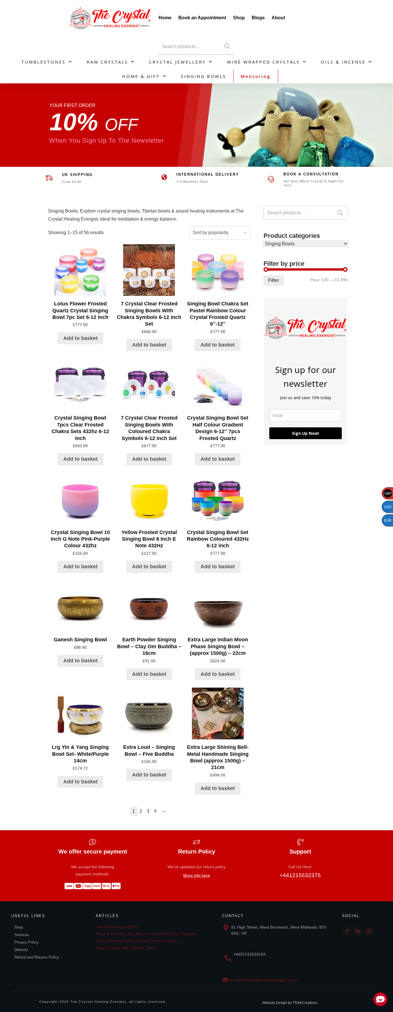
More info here (196, 875)
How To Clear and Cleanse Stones (127, 948)
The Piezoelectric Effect (117, 927)
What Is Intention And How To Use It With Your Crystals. (146, 933)
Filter (273, 280)
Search (227, 46)
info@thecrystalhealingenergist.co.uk (263, 980)
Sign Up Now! (305, 433)
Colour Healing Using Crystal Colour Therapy (137, 940)
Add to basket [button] (80, 338)
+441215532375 (300, 875)
